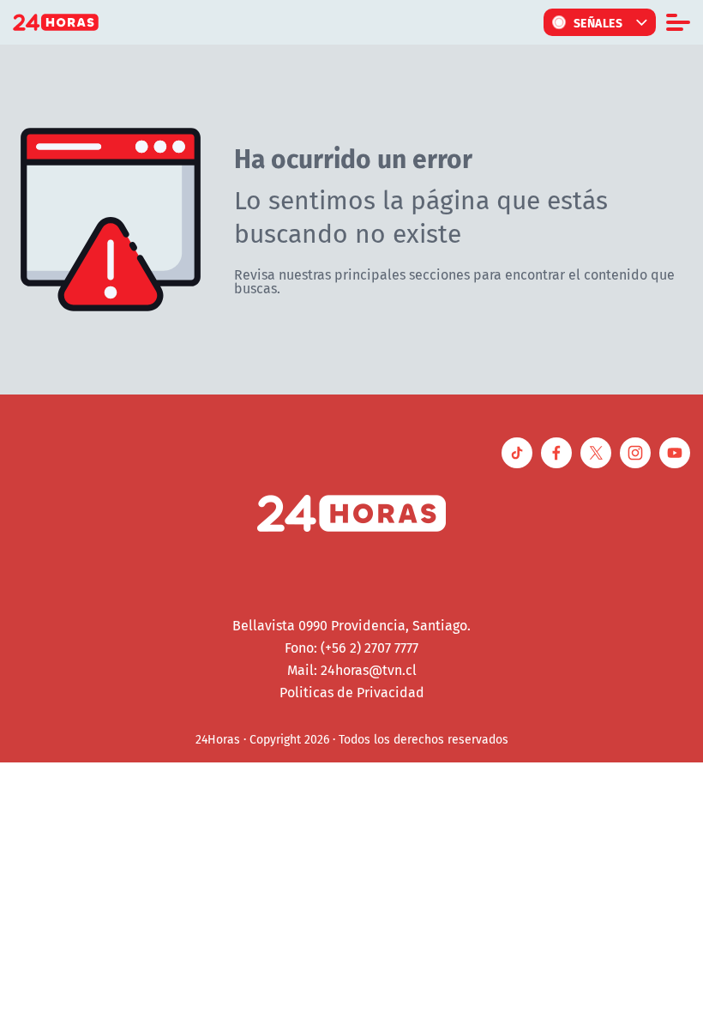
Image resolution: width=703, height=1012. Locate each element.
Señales (598, 22)
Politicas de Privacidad (351, 692)
